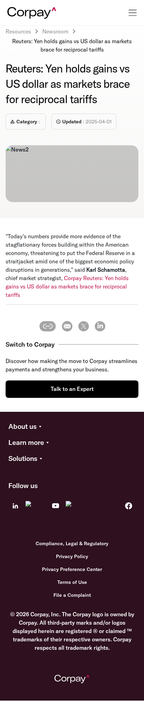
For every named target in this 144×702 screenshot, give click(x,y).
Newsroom (55, 31)
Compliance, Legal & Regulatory (72, 543)
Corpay (73, 278)
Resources (18, 31)
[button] (72, 427)
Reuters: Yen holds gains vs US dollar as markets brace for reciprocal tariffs (67, 286)
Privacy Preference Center (72, 569)
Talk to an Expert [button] (72, 388)
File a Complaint (72, 595)
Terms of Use (72, 582)
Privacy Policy (72, 556)
